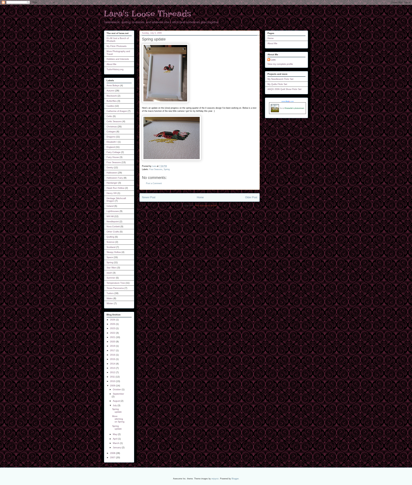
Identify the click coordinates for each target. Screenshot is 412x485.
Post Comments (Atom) (206, 205)
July (115, 405)
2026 (113, 319)
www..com (287, 101)
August (117, 401)
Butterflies (112, 101)
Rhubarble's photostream (294, 108)
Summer (111, 277)
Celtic (109, 116)
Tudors (110, 293)
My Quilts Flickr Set (277, 84)
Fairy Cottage (113, 152)
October (117, 389)
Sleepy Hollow (114, 252)
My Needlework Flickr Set (280, 79)
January (117, 447)
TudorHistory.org (115, 69)
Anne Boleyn (113, 85)
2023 (113, 328)
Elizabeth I (112, 142)
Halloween (112, 172)
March (116, 443)
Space (110, 257)
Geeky (110, 167)
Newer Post (148, 197)
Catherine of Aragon (117, 111)
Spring (167, 169)
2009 (113, 385)
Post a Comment (154, 183)
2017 (113, 350)
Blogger (235, 478)
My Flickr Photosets (116, 46)
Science (111, 242)
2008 (113, 453)
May (115, 434)
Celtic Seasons (114, 121)
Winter (110, 303)
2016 (113, 354)
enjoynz (215, 478)
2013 (113, 368)
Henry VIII (112, 193)
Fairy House (113, 157)
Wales (110, 298)
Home (200, 197)
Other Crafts (113, 231)
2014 (113, 363)
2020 (113, 341)
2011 (113, 376)
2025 (113, 324)
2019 (113, 346)
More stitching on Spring (118, 419)
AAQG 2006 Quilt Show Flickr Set (284, 89)
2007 (113, 457)
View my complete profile (280, 64)
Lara (273, 59)
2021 (113, 337)
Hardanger (112, 182)
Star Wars (112, 267)
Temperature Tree (116, 283)
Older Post (251, 197)
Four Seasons (155, 169)
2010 (113, 381)
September (118, 393)
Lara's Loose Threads (147, 13)
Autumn (110, 90)
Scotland (111, 247)
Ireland (110, 206)
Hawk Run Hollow (115, 188)
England (111, 147)
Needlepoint (113, 221)
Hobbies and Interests (118, 59)
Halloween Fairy (115, 177)
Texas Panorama (115, 288)
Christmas (112, 126)
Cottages (111, 131)
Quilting (110, 236)
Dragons (111, 136)
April (115, 438)
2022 (113, 333)
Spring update (117, 410)
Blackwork (112, 95)
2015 (113, 359)
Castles (110, 106)
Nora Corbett (113, 226)
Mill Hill (110, 216)
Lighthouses (113, 211)
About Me (111, 64)
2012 (113, 372)
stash (109, 272)
